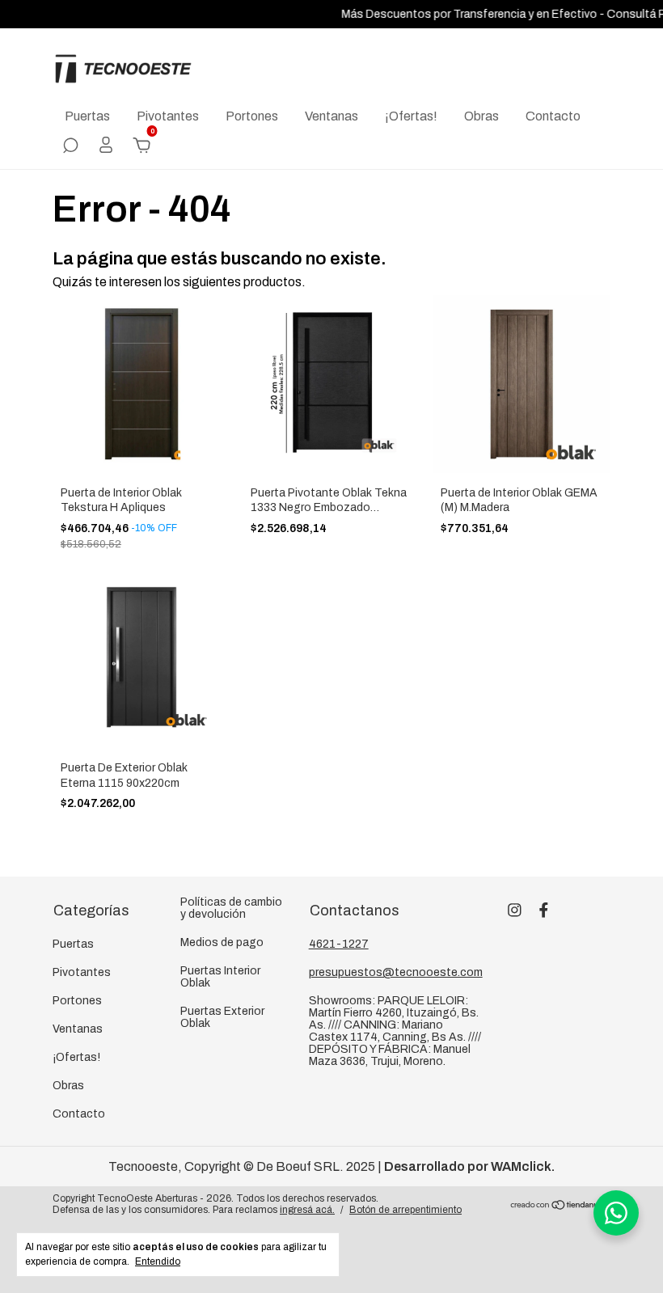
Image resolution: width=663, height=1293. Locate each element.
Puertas (87, 116)
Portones (252, 116)
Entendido (157, 1261)
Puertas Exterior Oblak (222, 1017)
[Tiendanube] (559, 1206)
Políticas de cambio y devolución (231, 908)
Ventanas (331, 116)
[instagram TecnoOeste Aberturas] (514, 910)
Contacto (553, 116)
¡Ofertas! (411, 116)
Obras (481, 116)
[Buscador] (70, 147)
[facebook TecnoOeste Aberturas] (543, 910)
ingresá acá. (307, 1209)
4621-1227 (339, 944)
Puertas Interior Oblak (220, 977)
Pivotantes (168, 116)
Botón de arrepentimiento (405, 1209)
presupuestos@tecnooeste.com (396, 972)
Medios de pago (222, 942)
